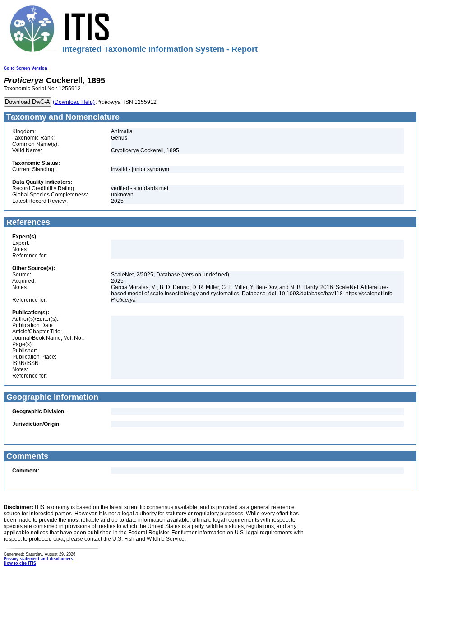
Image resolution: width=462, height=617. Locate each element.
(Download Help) (74, 102)
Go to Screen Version (25, 68)
